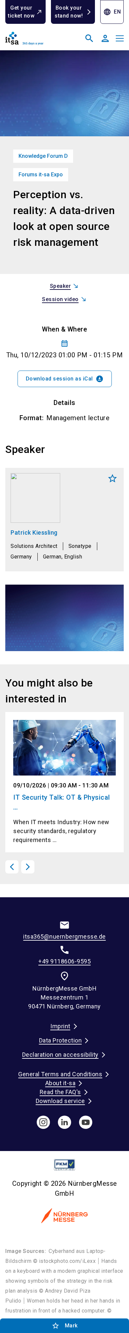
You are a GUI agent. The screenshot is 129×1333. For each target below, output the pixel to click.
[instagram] (43, 1122)
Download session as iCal (65, 379)
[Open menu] (120, 38)
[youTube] (85, 1122)
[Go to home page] (33, 41)
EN (112, 12)
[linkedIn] (64, 1122)
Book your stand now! (69, 12)
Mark (112, 478)
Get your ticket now (21, 12)
